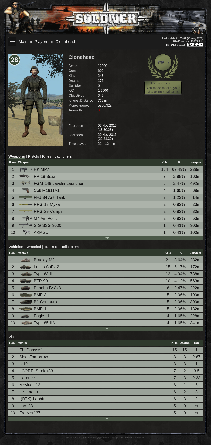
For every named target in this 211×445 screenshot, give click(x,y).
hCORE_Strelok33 (36, 371)
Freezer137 (29, 413)
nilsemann (28, 392)
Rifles (46, 156)
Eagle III (41, 316)
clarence (27, 378)
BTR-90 (41, 281)
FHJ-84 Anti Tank (49, 197)
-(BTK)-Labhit (31, 399)
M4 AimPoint (45, 218)
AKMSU (41, 232)
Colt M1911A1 (47, 190)
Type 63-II (43, 274)
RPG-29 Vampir (48, 211)
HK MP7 (41, 169)
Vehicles (15, 247)
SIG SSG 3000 (47, 225)
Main (23, 41)
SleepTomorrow (33, 357)
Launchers (63, 156)
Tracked (50, 247)
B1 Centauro (45, 302)
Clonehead (65, 41)
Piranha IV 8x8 (47, 288)
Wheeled (33, 247)
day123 (26, 406)
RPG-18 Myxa (47, 204)
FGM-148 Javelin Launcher (58, 183)
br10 (23, 364)
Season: (182, 44)
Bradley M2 (44, 260)
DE (173, 44)
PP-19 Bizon (45, 176)
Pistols (33, 156)
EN (167, 44)
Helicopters (69, 247)
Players (41, 41)
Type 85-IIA (44, 323)
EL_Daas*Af (30, 350)
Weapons (16, 156)
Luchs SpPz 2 (46, 267)
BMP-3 (40, 295)
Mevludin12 (29, 385)
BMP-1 (40, 309)
